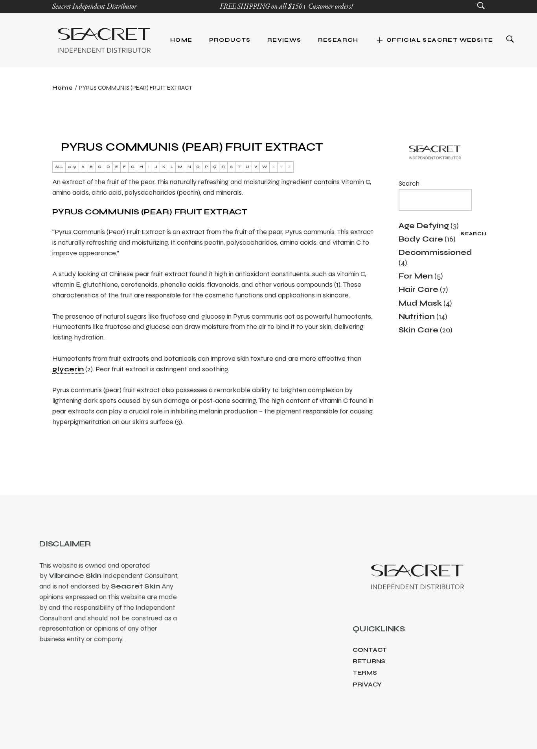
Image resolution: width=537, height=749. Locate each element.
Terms (365, 672)
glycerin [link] (68, 369)
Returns (369, 661)
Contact (370, 649)
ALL (59, 166)
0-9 (72, 166)
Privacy (367, 684)
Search (409, 183)
